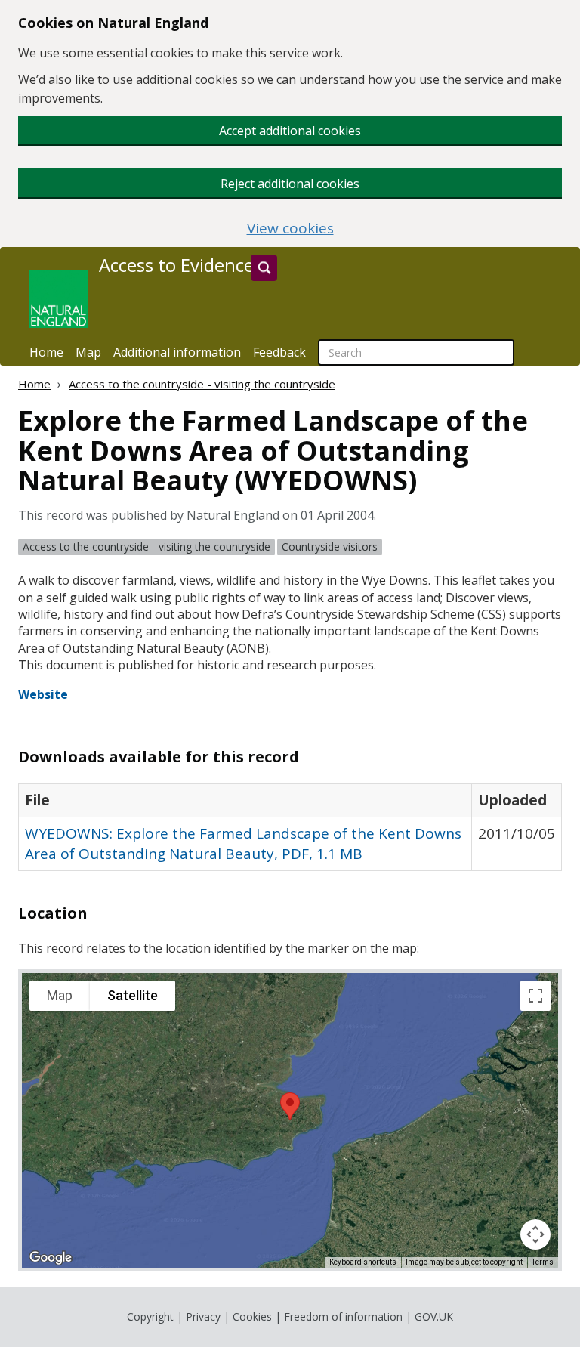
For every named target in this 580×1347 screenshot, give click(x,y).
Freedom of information (343, 1316)
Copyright (150, 1316)
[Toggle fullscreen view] (535, 996)
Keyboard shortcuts (362, 1262)
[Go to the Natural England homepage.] (58, 299)
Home (46, 352)
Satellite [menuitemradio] (132, 995)
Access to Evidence (176, 265)
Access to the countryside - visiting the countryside (202, 383)
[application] (290, 1120)
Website (43, 694)
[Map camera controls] (535, 1234)
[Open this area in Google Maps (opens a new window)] (51, 1258)
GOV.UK (434, 1316)
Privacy (203, 1316)
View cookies (290, 228)
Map (88, 352)
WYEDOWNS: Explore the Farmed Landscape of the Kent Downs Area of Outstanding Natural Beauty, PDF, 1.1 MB (243, 843)
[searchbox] (416, 352)
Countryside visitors (330, 546)
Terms (543, 1262)
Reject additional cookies (290, 183)
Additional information (177, 352)
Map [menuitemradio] (59, 995)
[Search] (264, 268)
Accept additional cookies (290, 130)
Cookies (252, 1316)
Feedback (279, 352)
